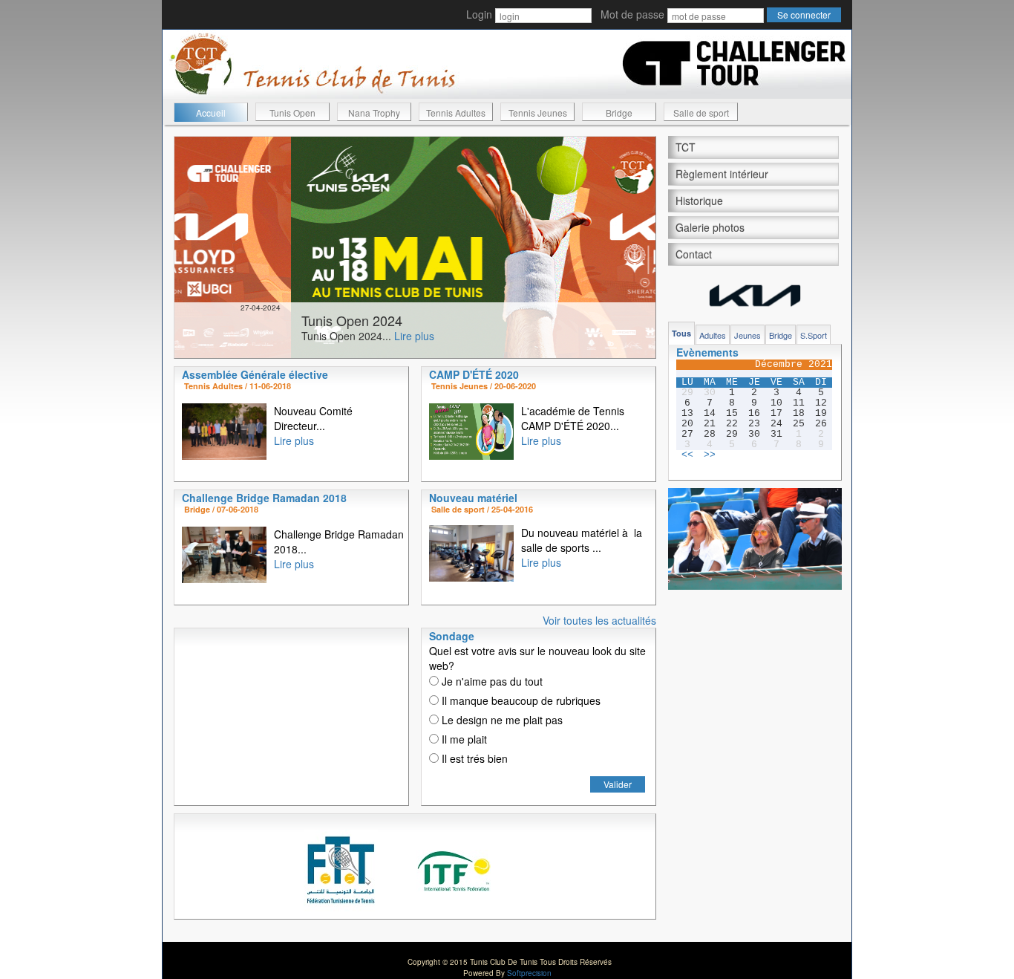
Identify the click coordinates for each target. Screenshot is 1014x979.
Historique (699, 200)
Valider (618, 784)
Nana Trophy (374, 112)
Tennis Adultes (455, 112)
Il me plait (463, 739)
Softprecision (529, 973)
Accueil (211, 112)
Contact (694, 254)
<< (687, 455)
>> (710, 455)
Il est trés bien (473, 758)
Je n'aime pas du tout (491, 681)
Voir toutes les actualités (599, 620)
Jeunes (747, 335)
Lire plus (298, 335)
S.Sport (813, 335)
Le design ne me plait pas (501, 719)
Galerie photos (710, 227)
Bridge (619, 112)
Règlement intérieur (722, 173)
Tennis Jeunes (537, 112)
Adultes (712, 335)
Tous (681, 333)
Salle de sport (701, 112)
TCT (686, 147)
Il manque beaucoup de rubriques (520, 700)
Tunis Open (292, 112)
